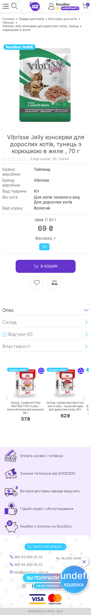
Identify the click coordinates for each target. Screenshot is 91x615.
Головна (8, 19)
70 (44, 247)
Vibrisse (8, 22)
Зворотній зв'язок (47, 546)
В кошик (49, 266)
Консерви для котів (62, 19)
